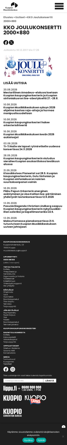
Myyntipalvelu (9, 312)
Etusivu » (9, 17)
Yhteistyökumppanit (12, 283)
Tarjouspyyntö (9, 306)
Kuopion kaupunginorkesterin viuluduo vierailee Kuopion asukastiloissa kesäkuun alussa (31, 161)
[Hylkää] (63, 436)
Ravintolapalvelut (11, 299)
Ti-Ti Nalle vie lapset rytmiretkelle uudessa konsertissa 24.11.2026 (31, 148)
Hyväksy (28, 440)
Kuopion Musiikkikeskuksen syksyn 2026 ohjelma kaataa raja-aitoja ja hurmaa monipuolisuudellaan (29, 110)
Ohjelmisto (8, 292)
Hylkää (41, 440)
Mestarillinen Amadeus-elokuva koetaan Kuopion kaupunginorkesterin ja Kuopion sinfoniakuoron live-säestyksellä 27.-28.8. (30, 95)
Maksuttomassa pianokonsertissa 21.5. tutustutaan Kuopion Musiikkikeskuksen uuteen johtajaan (29, 224)
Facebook (5, 42)
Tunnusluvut (9, 359)
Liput (5, 294)
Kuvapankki (8, 361)
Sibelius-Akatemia (11, 348)
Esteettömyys (9, 281)
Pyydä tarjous (9, 315)
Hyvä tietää (8, 296)
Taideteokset (8, 278)
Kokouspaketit (9, 337)
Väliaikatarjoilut (10, 339)
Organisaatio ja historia (13, 276)
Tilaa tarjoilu (8, 301)
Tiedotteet (7, 364)
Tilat (5, 317)
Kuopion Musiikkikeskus (15, 6)
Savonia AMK (9, 350)
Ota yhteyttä (8, 285)
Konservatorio (9, 353)
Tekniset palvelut (10, 324)
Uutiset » (21, 17)
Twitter (11, 42)
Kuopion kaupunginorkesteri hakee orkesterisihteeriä (26, 124)
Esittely (6, 269)
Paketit (6, 319)
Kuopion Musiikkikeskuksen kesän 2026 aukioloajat (28, 136)
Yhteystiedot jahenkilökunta (10, 272)
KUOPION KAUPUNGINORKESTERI (19, 328)
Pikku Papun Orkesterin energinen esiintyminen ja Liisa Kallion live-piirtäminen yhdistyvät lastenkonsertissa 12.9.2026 (32, 194)
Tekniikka (7, 304)
